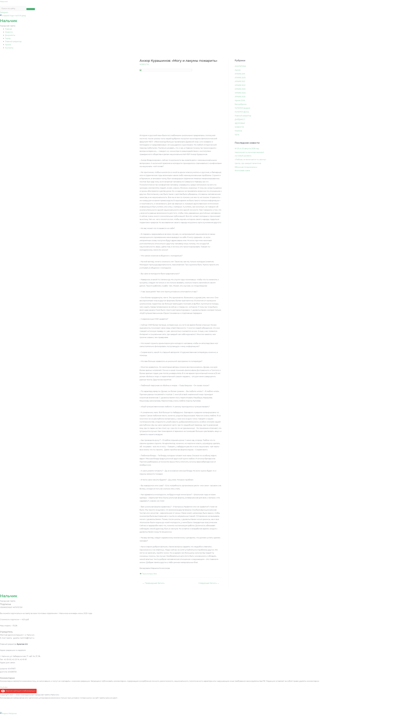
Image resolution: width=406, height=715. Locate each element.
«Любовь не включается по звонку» (250, 160)
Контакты (9, 48)
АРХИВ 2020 (240, 78)
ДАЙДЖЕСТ (240, 119)
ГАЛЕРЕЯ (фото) (242, 112)
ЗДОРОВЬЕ (240, 123)
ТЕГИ (237, 135)
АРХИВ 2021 (240, 81)
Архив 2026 (240, 100)
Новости (9, 32)
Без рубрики (240, 104)
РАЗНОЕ (238, 131)
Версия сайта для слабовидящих (20, 691)
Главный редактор (13, 41)
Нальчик (4, 2)
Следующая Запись (208, 583)
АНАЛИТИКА (240, 66)
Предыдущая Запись (154, 583)
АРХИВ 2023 (240, 89)
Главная (8, 29)
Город (8, 38)
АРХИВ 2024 (240, 93)
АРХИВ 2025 (240, 97)
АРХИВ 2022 (240, 85)
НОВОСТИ (144, 64)
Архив (8, 45)
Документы (10, 35)
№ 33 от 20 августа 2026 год (247, 149)
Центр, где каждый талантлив (248, 163)
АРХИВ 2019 (240, 74)
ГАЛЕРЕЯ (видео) (242, 108)
